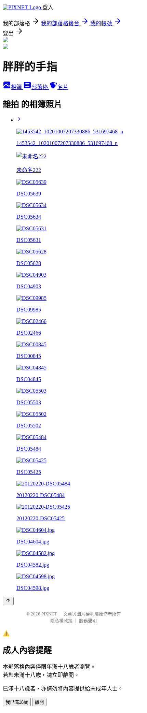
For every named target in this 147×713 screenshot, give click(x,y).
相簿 (17, 87)
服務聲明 (88, 620)
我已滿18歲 (16, 702)
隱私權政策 (61, 620)
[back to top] (8, 601)
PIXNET (49, 613)
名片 (62, 87)
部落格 (40, 87)
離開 (39, 702)
